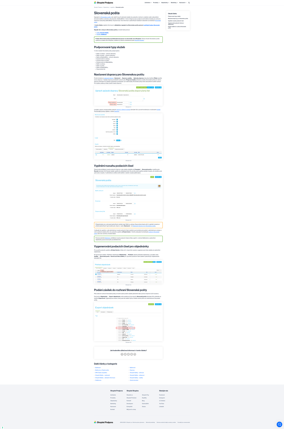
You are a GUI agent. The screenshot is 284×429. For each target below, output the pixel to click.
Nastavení (182, 2)
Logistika (112, 7)
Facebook (162, 395)
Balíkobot (107, 238)
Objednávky (164, 2)
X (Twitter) (162, 400)
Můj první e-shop (131, 409)
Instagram (162, 398)
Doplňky (144, 398)
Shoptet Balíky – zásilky (136, 377)
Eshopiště (129, 406)
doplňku (101, 34)
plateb (158, 109)
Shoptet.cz (130, 395)
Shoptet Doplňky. (139, 40)
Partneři (129, 400)
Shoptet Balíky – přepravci (137, 375)
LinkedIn (161, 406)
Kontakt (112, 409)
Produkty (155, 2)
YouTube (161, 403)
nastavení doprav (108, 78)
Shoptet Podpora (98, 7)
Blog (143, 400)
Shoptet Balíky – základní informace (105, 377)
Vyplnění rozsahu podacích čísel (176, 21)
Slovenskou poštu (106, 17)
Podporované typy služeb (174, 16)
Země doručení (134, 380)
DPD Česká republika (101, 372)
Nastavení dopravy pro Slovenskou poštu (178, 18)
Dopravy (116, 111)
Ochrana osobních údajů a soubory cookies (166, 422)
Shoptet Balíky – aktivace (137, 372)
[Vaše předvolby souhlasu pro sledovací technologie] (2, 427)
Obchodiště (145, 403)
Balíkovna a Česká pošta (102, 370)
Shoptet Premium (131, 398)
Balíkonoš (132, 367)
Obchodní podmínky (150, 422)
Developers (130, 403)
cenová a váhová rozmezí (123, 109)
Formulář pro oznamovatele (184, 422)
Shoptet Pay (145, 395)
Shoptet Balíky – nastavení (102, 375)
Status (144, 406)
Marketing (173, 2)
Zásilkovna (98, 380)
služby (102, 32)
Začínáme (147, 2)
